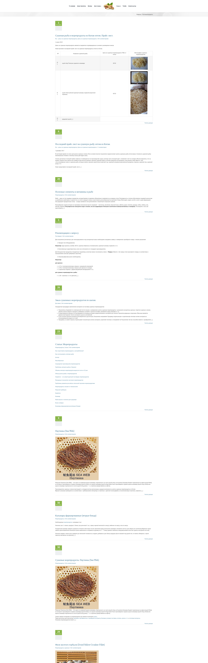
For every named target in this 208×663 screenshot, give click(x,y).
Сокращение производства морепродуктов (67, 364)
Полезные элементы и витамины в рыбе (74, 191)
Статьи (66, 347)
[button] (137, 6)
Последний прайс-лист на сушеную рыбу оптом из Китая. (82, 144)
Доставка (58, 303)
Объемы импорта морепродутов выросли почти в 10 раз (71, 370)
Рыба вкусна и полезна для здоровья (65, 399)
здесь (95, 616)
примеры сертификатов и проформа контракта (87, 618)
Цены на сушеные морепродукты (87, 38)
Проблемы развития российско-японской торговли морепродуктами (75, 383)
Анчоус (57, 357)
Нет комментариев (103, 38)
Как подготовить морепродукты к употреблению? (69, 351)
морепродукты (68, 522)
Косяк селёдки (59, 403)
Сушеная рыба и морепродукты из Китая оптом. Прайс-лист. (84, 35)
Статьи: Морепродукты (66, 344)
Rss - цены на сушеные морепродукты (66, 38)
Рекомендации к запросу (67, 233)
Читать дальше (148, 123)
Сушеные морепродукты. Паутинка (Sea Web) (77, 560)
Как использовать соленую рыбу (64, 354)
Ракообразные (59, 360)
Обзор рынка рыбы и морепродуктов (66, 373)
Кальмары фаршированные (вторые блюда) (67, 406)
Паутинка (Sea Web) (64, 431)
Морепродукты (59, 195)
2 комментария (102, 147)
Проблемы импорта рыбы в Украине (65, 367)
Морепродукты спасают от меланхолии (66, 386)
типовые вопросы (135, 618)
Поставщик (58, 236)
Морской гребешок (60, 390)
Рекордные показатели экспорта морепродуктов (69, 380)
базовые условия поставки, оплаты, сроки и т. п (114, 618)
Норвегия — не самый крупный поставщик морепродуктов (72, 377)
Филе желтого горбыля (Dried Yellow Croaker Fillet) (80, 644)
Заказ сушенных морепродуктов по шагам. (75, 300)
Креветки (58, 393)
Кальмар (57, 396)
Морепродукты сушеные (62, 648)
